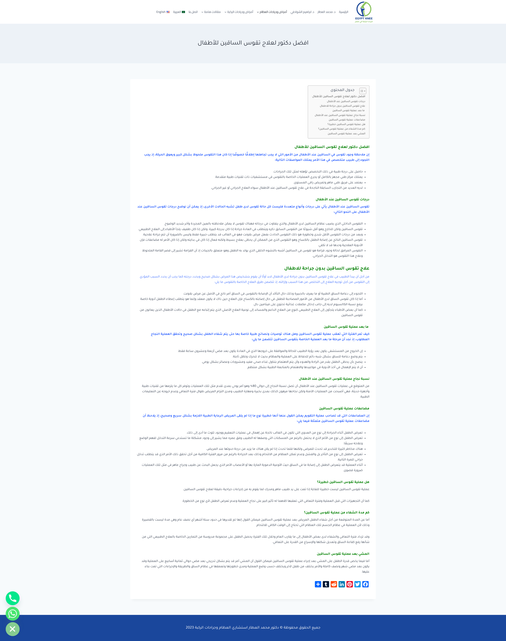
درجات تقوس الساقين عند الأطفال (346, 101)
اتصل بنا (193, 12)
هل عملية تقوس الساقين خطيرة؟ (346, 124)
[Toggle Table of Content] (360, 91)
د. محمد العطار (326, 12)
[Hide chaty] (13, 629)
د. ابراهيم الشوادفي (302, 12)
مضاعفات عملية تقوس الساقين (347, 120)
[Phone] (13, 598)
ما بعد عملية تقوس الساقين (348, 110)
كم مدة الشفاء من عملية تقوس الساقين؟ (341, 129)
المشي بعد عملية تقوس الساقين (346, 134)
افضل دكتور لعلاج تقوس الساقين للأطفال (338, 96)
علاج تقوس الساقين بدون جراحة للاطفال (342, 106)
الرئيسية (343, 12)
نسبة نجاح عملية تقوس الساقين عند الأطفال (340, 115)
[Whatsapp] (13, 614)
